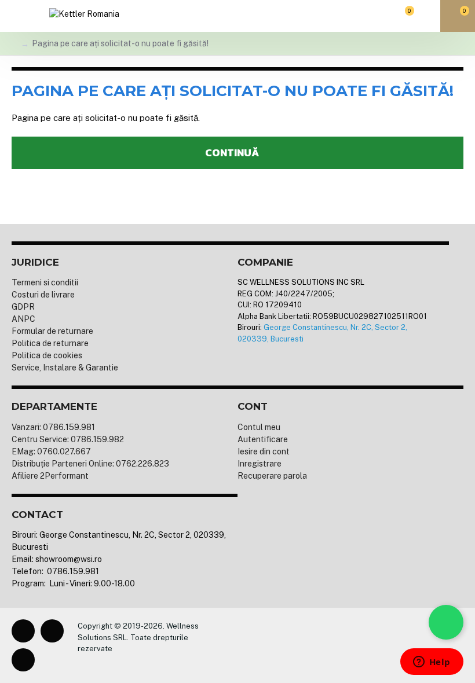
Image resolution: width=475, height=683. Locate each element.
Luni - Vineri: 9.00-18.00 (91, 583)
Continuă (232, 152)
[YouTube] (23, 659)
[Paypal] (283, 645)
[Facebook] (23, 630)
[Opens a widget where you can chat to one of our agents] (431, 662)
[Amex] (301, 645)
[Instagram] (52, 630)
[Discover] (320, 645)
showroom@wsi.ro (68, 559)
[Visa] (246, 645)
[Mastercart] (264, 645)
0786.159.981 (72, 571)
